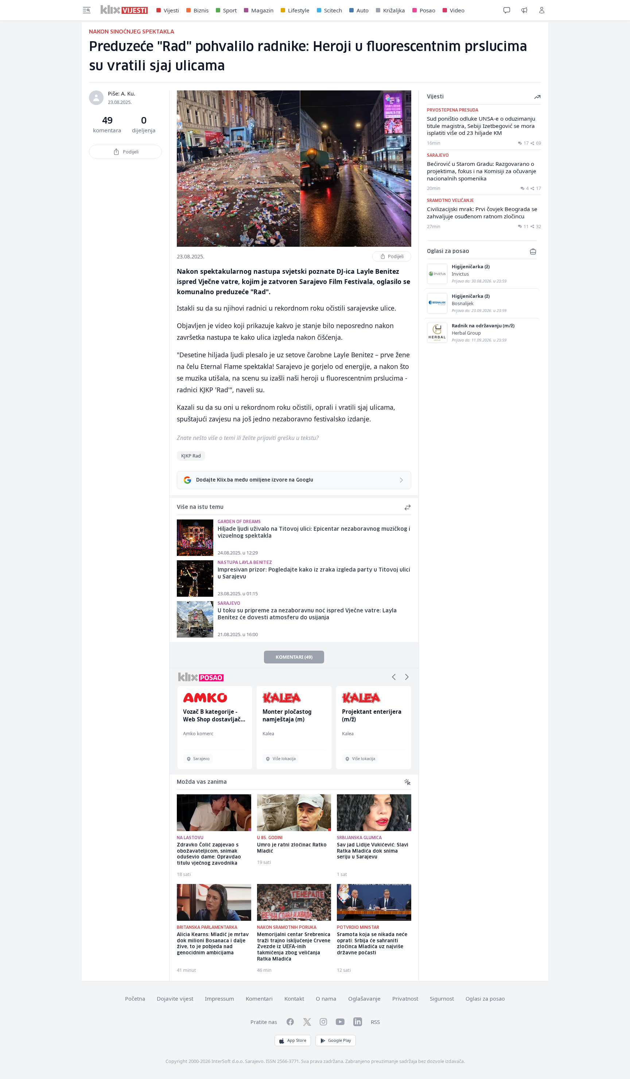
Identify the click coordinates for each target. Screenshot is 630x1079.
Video (457, 10)
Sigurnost (442, 998)
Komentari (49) (294, 657)
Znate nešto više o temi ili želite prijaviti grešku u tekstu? (248, 438)
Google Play (339, 1040)
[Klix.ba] (124, 9)
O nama (326, 998)
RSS (375, 1021)
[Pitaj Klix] (506, 10)
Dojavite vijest (175, 998)
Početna (135, 998)
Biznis (201, 10)
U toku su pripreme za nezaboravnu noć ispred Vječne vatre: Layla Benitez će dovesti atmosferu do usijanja (307, 614)
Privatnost (405, 998)
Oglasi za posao (485, 998)
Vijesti (171, 10)
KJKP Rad (191, 455)
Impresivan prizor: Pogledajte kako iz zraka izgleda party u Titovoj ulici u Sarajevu (314, 574)
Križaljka (394, 10)
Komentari (259, 998)
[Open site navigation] (87, 10)
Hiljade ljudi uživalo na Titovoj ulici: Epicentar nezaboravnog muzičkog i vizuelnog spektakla (314, 533)
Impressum (219, 998)
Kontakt (294, 998)
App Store (296, 1040)
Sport (230, 10)
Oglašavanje (364, 998)
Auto (363, 10)
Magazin (262, 10)
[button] (393, 677)
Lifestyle (299, 10)
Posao (427, 10)
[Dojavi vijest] (524, 10)
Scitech (333, 10)
